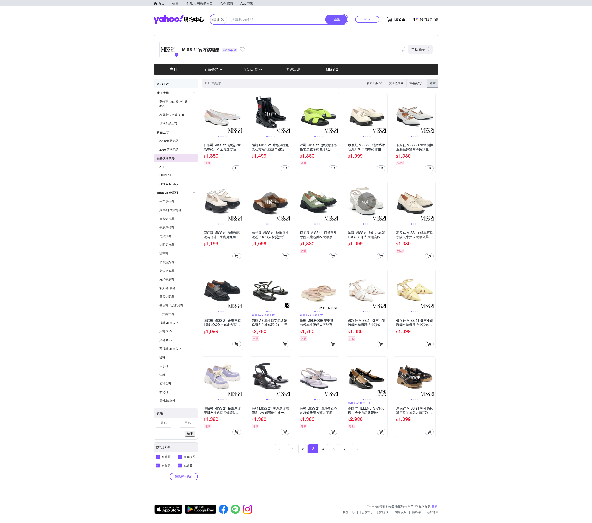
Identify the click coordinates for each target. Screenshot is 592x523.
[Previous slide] (205, 114)
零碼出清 (293, 69)
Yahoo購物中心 (179, 19)
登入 (367, 19)
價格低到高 (396, 83)
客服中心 (349, 512)
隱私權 (416, 512)
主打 (173, 69)
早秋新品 (418, 49)
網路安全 (401, 512)
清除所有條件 (184, 476)
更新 (435, 506)
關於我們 (366, 512)
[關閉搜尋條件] (222, 19)
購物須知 (383, 512)
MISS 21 (333, 69)
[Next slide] (240, 114)
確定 (190, 433)
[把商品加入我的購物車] (236, 168)
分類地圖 (432, 512)
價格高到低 (416, 83)
